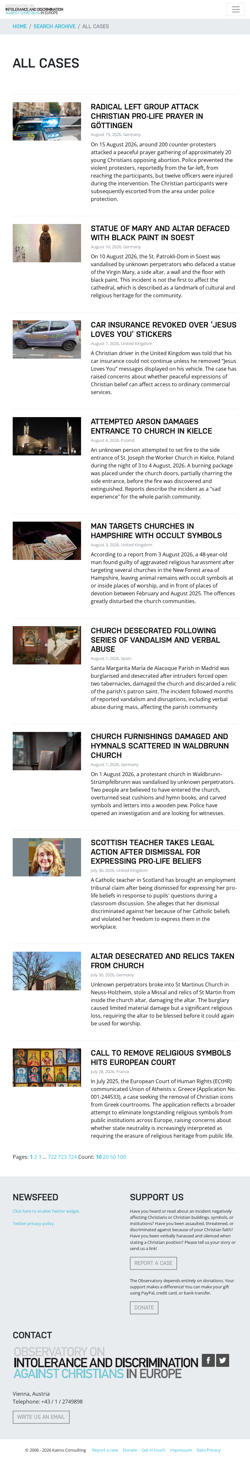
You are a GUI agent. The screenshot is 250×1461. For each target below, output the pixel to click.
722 (52, 1156)
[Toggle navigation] (236, 9)
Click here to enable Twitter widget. (46, 1211)
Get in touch (153, 1450)
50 (113, 1156)
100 (121, 1156)
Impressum (181, 1450)
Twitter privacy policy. (34, 1223)
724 (72, 1156)
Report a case (153, 1263)
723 (62, 1156)
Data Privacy (209, 1450)
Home (20, 26)
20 (106, 1156)
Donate (144, 1308)
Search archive (55, 26)
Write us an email (41, 1417)
